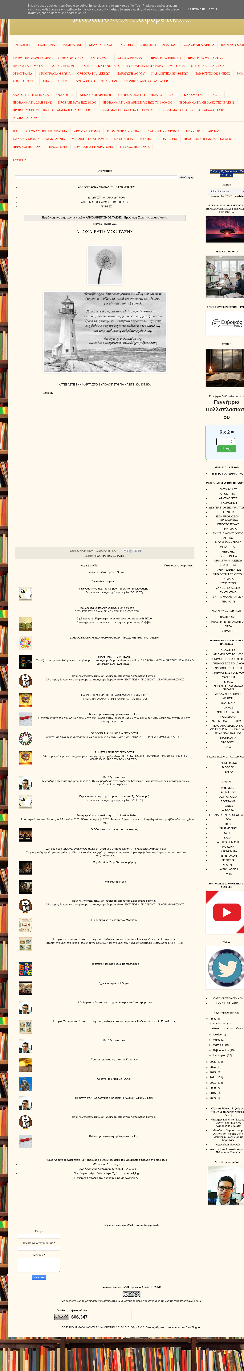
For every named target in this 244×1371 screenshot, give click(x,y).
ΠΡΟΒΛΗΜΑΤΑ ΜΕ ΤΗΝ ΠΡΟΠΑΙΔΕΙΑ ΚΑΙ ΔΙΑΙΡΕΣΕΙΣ (52, 110)
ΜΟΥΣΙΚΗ (228, 846)
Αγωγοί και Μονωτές (228, 1144)
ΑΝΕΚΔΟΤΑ (228, 787)
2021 (213, 1082)
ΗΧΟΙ (228, 824)
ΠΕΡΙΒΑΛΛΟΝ (228, 855)
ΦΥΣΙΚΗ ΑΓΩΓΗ (228, 869)
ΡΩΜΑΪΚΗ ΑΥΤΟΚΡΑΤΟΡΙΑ (93, 147)
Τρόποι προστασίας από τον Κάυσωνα (114, 1059)
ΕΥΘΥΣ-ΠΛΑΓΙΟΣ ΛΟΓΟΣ (228, 533)
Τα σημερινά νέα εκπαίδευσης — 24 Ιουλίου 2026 (106, 815)
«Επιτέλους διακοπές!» (106, 1164)
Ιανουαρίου (220, 1055)
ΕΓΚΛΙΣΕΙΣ (228, 512)
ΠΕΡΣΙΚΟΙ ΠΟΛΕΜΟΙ (28, 147)
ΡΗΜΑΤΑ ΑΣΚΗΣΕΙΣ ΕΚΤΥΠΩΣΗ (114, 752)
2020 (213, 1087)
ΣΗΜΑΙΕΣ (228, 630)
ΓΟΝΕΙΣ (228, 805)
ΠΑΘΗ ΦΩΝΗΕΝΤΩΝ (228, 569)
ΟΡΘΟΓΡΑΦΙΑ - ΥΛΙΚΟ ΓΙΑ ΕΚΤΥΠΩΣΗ (114, 733)
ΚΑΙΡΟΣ (228, 832)
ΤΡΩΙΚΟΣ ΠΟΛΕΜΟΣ (134, 147)
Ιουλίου (217, 1034)
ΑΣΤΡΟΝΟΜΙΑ (228, 796)
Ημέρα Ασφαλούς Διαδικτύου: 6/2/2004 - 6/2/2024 (106, 1168)
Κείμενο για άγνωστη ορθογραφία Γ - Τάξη (114, 714)
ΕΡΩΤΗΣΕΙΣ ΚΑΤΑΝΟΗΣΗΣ (100, 66)
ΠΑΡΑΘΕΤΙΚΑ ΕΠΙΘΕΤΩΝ (169, 73)
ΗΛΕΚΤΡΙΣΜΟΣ (228, 762)
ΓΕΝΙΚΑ (228, 771)
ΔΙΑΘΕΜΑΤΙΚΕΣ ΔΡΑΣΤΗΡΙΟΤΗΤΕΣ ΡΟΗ (106, 202)
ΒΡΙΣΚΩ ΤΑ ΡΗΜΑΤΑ (28, 66)
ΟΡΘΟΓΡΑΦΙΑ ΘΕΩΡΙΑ (55, 73)
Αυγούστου (220, 1023)
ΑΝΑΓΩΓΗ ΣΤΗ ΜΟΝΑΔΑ (31, 95)
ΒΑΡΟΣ (228, 681)
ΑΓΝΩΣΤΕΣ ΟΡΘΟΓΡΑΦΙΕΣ (32, 58)
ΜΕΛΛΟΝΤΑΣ (228, 547)
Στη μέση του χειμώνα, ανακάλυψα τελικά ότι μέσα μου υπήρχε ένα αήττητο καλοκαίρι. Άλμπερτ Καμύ (106, 848)
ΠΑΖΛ (228, 626)
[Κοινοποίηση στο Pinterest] (139, 551)
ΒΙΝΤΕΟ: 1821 (22, 45)
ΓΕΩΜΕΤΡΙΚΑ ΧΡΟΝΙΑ (123, 131)
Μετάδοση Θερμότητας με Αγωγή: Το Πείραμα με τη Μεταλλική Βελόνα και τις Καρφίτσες (228, 1135)
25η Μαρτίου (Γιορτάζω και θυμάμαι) (114, 862)
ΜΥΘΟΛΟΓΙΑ (123, 139)
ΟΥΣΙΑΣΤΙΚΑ (228, 565)
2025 (213, 1061)
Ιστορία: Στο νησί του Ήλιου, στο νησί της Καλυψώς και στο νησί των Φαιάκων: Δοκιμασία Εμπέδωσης (114, 939)
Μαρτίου (218, 1044)
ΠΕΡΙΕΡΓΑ (228, 860)
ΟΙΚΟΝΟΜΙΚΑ (228, 851)
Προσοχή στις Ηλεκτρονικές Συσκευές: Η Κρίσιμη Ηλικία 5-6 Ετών (114, 1097)
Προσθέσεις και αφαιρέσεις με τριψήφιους (114, 963)
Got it (213, 9)
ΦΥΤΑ (228, 873)
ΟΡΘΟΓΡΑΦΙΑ (22, 73)
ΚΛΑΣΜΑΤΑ (193, 95)
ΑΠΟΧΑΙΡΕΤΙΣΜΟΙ (131, 58)
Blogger (196, 1327)
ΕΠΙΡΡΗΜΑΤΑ (228, 528)
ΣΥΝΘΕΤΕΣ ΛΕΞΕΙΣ (228, 587)
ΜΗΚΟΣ (228, 707)
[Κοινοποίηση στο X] (132, 551)
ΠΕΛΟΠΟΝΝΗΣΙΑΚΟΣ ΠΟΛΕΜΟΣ (208, 139)
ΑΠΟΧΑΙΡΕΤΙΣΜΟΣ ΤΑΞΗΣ (104, 231)
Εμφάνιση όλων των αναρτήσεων (145, 217)
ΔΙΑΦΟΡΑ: (228, 810)
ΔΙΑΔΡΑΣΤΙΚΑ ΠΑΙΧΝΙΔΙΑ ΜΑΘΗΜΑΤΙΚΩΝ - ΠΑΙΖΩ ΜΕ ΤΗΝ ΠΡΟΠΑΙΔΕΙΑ (114, 637)
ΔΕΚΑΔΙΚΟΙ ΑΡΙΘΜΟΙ (95, 95)
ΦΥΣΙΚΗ (228, 864)
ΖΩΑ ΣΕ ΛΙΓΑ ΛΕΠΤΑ (199, 45)
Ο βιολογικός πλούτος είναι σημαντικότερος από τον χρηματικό (114, 1002)
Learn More (196, 9)
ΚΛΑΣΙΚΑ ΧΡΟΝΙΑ (26, 139)
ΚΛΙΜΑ (228, 837)
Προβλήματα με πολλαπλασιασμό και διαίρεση (106, 607)
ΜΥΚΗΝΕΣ (147, 139)
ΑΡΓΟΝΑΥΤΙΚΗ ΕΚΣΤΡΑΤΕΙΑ (46, 131)
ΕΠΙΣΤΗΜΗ (148, 45)
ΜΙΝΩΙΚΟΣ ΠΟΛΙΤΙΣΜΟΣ (90, 139)
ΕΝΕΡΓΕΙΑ (126, 45)
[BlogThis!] (129, 551)
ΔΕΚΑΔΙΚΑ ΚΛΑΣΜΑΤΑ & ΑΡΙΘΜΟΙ (228, 688)
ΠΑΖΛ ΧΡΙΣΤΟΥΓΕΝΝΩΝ (228, 998)
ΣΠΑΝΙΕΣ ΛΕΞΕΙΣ (55, 81)
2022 (213, 1077)
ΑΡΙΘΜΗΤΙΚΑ (228, 493)
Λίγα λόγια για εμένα (114, 777)
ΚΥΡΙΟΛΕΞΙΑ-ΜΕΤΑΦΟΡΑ (144, 66)
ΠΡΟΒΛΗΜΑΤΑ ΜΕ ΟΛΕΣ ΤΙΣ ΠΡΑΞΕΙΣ (206, 102)
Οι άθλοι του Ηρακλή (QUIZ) (114, 1078)
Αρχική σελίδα (89, 565)
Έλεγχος (226, 449)
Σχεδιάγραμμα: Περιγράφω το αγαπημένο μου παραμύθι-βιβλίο (114, 618)
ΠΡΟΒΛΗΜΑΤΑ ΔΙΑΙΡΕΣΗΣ (32, 102)
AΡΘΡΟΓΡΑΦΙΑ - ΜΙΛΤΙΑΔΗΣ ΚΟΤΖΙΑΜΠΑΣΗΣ (106, 187)
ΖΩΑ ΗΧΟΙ (169, 45)
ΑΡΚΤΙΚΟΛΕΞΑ (228, 498)
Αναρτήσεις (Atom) (112, 571)
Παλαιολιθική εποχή (114, 881)
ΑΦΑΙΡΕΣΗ (228, 677)
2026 (213, 1018)
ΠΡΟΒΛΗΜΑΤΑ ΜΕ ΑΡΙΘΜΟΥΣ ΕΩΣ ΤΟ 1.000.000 (137, 102)
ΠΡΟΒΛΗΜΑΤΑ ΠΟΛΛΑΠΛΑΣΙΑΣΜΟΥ (125, 110)
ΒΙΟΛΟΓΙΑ (228, 767)
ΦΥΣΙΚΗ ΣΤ (21, 160)
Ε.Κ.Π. (173, 95)
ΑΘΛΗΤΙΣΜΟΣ (228, 617)
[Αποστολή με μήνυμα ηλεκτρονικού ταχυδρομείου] (125, 551)
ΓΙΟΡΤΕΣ (106, 206)
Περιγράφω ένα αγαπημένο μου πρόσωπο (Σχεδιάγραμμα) (114, 588)
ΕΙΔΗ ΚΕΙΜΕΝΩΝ (61, 66)
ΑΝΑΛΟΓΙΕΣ (64, 95)
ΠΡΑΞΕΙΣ (214, 95)
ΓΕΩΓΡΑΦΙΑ (46, 45)
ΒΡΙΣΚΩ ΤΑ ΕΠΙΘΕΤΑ (166, 58)
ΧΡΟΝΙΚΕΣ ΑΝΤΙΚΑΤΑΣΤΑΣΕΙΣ (146, 81)
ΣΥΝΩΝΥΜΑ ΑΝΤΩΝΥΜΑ (228, 596)
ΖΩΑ (228, 819)
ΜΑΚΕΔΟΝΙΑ (55, 139)
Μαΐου (217, 1039)
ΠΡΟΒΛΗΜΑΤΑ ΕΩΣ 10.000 (77, 102)
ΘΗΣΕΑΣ (214, 131)
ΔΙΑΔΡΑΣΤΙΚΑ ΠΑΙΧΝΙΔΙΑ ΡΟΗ (106, 197)
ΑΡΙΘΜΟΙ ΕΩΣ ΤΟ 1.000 (228, 654)
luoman (176, 1327)
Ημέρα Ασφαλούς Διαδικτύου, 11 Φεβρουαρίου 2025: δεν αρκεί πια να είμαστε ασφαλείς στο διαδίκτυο (106, 1159)
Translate (238, 196)
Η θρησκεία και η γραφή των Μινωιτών (114, 919)
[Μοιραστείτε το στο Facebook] (136, 551)
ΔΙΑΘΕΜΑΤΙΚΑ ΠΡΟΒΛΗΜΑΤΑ (139, 95)
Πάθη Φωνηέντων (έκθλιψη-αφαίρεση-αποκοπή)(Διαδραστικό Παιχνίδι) (114, 675)
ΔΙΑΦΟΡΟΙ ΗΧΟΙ (100, 45)
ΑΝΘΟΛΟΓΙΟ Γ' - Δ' (70, 58)
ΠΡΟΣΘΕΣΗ (228, 742)
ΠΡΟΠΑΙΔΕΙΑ (228, 737)
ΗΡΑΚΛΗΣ (193, 131)
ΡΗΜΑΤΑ (228, 578)
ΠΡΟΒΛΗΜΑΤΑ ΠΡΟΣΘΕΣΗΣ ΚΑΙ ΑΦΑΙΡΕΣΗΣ (192, 110)
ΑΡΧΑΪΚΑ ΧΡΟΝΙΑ (87, 131)
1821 (16, 131)
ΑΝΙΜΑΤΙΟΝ (228, 792)
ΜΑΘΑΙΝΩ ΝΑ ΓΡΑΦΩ (228, 542)
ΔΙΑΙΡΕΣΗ (228, 698)
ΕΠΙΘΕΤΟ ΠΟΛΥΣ (228, 524)
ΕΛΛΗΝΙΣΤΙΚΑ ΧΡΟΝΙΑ (163, 131)
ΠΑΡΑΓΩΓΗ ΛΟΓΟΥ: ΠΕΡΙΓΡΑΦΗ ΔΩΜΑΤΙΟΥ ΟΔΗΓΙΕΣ (114, 694)
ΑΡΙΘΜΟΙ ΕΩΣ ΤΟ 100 (228, 668)
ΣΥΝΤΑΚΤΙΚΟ (85, 81)
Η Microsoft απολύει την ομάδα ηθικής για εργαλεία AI (106, 1177)
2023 (213, 1072)
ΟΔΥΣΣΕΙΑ (169, 139)
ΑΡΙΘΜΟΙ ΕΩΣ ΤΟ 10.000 (228, 663)
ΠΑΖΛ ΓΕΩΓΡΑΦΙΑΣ (228, 1003)
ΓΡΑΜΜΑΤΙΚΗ (72, 45)
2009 (213, 1098)
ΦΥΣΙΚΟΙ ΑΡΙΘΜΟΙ (26, 118)
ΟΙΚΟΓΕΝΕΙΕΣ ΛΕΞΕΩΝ (208, 66)
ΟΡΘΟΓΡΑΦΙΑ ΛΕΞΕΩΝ (93, 73)
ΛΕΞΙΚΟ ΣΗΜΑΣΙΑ (228, 842)
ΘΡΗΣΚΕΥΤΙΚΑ (228, 828)
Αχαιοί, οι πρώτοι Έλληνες (114, 983)
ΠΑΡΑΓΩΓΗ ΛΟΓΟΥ (131, 73)
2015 (213, 1093)
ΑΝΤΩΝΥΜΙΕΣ (101, 58)
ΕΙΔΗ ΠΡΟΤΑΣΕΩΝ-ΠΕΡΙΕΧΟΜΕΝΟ (228, 518)
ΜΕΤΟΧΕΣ (177, 66)
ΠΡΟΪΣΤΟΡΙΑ (58, 147)
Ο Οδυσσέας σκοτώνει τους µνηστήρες (114, 829)
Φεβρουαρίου (221, 1050)
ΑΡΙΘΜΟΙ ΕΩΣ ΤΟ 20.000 (228, 672)
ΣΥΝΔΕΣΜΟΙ (228, 583)
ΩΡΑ (228, 747)
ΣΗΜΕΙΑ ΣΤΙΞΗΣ (24, 81)
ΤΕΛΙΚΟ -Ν (109, 81)
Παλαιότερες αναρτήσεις (178, 565)
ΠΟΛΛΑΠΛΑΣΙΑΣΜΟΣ (228, 733)
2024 (213, 1067)
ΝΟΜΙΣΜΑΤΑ (228, 716)
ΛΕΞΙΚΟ (228, 537)
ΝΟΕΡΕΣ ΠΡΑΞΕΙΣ (228, 712)
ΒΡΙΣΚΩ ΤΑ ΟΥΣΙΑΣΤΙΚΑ (206, 58)
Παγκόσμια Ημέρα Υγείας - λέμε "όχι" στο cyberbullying (106, 1173)
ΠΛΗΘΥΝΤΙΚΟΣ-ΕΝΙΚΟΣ (212, 73)
